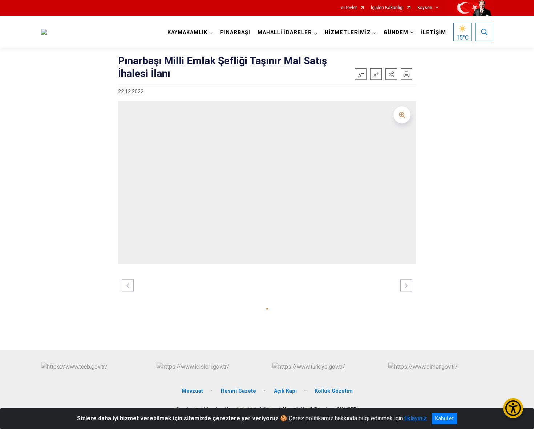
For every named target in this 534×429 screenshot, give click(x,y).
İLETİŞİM (433, 32)
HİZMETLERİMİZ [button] (348, 32)
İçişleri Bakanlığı (387, 7)
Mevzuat (192, 391)
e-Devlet (349, 7)
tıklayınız (415, 418)
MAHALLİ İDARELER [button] (285, 32)
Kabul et (444, 418)
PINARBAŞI (235, 32)
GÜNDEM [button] (396, 32)
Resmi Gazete (238, 391)
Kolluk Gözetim (334, 391)
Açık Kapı (285, 391)
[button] (391, 74)
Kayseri (424, 7)
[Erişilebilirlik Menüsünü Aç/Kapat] (513, 408)
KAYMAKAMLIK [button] (187, 32)
